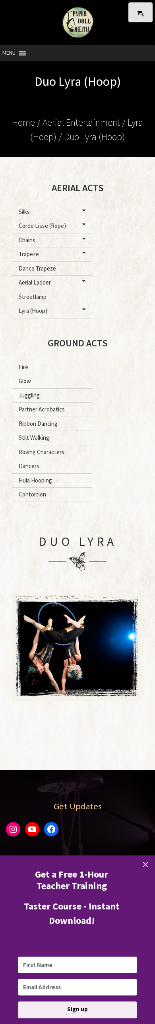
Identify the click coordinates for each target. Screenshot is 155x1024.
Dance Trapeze (37, 268)
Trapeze (29, 254)
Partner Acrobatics (42, 409)
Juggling (29, 395)
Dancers (29, 466)
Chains (27, 240)
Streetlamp (32, 296)
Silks (24, 211)
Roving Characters (41, 452)
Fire (23, 367)
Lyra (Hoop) (33, 310)
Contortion (32, 494)
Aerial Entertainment (81, 122)
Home (23, 122)
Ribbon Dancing (38, 423)
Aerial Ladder (35, 282)
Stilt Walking (34, 437)
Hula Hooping (35, 480)
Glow (25, 381)
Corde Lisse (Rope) (42, 225)
